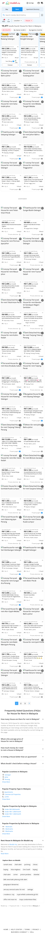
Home (5, 929)
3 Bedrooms (9, 831)
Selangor (8, 775)
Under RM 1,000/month (13, 812)
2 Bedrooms (9, 829)
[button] (13, 61)
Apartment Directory (32, 9)
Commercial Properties (13, 794)
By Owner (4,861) (20, 30)
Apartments (9, 792)
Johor (6, 777)
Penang (7, 779)
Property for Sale (14, 906)
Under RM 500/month (12, 809)
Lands (7, 797)
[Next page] (29, 703)
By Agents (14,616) (35, 30)
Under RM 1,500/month (13, 814)
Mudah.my (13, 844)
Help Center (16, 929)
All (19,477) (6, 30)
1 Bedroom (8, 827)
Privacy (35, 929)
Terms (27, 929)
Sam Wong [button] (9, 61)
